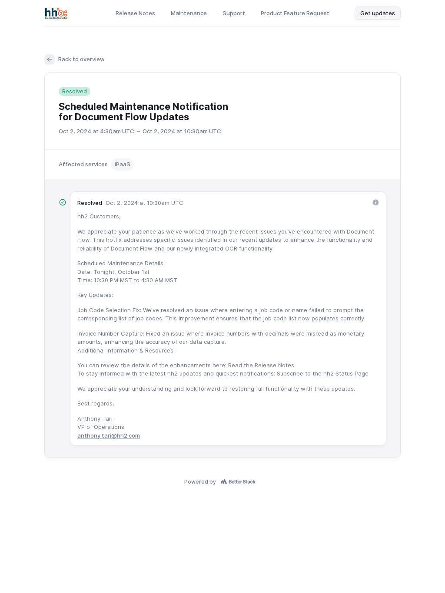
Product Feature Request (295, 13)
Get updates (377, 13)
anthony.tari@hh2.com (108, 435)
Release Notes (135, 13)
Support (233, 13)
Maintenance (189, 13)
